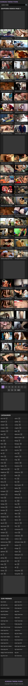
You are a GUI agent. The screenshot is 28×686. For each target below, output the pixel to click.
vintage (17, 548)
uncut (17, 532)
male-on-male (19, 437)
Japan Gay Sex (18, 602)
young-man (19, 570)
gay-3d (4, 523)
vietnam (18, 545)
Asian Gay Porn (4, 630)
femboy (4, 507)
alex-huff (4, 418)
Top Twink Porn (18, 649)
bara (3, 434)
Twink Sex (17, 636)
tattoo (17, 516)
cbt (2, 453)
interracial (4, 545)
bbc (3, 440)
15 (15, 390)
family (3, 501)
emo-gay (4, 485)
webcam (18, 558)
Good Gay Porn (4, 614)
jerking (3, 558)
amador (4, 425)
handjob (4, 532)
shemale (18, 510)
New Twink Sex (4, 640)
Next (18, 390)
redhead (18, 491)
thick (17, 526)
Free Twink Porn (19, 640)
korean (4, 570)
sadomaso (18, 497)
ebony (3, 482)
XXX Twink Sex (18, 655)
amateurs (4, 431)
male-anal (18, 434)
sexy (17, 504)
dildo (3, 478)
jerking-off (4, 561)
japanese (4, 551)
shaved (18, 507)
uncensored (18, 529)
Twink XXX (3, 617)
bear (3, 447)
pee (17, 469)
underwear (18, 535)
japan (3, 548)
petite (17, 475)
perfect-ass (18, 472)
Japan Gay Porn (18, 605)
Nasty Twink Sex (19, 614)
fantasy (4, 504)
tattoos (18, 520)
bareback (4, 437)
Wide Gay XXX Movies (20, 646)
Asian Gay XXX (18, 643)
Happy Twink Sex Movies (7, 652)
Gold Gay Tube (4, 621)
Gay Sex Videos (18, 633)
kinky (3, 564)
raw (17, 482)
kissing (4, 567)
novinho (18, 450)
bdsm (3, 444)
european (4, 491)
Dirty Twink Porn (5, 633)
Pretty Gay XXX (18, 624)
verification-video (20, 542)
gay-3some (5, 526)
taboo (17, 513)
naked (17, 447)
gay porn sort (4, 655)
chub (3, 463)
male (17, 431)
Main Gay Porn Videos (6, 646)
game (3, 513)
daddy (3, 466)
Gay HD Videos (4, 611)
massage (18, 444)
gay (3, 520)
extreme (4, 494)
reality (17, 488)
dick (3, 475)
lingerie (18, 428)
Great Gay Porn (4, 643)
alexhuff (4, 421)
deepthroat (5, 472)
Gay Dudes (3, 602)
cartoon (4, 450)
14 (12, 390)
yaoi (17, 564)
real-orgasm (19, 485)
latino (17, 418)
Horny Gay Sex (18, 627)
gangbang (4, 516)
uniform (18, 539)
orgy (17, 459)
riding (17, 494)
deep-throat (5, 469)
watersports (18, 554)
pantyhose (18, 466)
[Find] (26, 5)
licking (17, 425)
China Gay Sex (18, 608)
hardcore (4, 539)
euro (3, 488)
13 (8, 390)
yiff (16, 567)
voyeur (17, 551)
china (3, 456)
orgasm (18, 456)
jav (2, 554)
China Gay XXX (4, 649)
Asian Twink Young (5, 627)
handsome (4, 535)
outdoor (18, 463)
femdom (4, 510)
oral (17, 453)
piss (17, 478)
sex (17, 501)
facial (3, 497)
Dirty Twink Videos (5, 636)
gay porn (3, 624)
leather (17, 421)
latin (3, 573)
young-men (19, 573)
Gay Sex (17, 652)
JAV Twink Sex (4, 605)
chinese (4, 459)
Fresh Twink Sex (19, 621)
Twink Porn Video (5, 608)
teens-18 (18, 523)
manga (17, 440)
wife (17, 561)
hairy (3, 529)
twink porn (17, 630)
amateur (4, 428)
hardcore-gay (5, 542)
